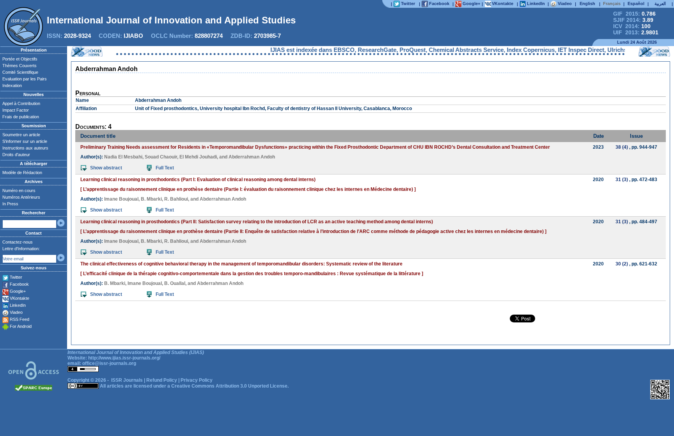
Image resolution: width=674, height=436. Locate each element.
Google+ (18, 291)
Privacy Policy (197, 380)
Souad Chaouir (161, 157)
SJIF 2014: (633, 20)
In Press (10, 203)
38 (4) (621, 147)
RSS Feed (19, 319)
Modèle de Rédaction (22, 172)
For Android (21, 326)
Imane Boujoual (121, 199)
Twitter (16, 277)
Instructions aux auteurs (25, 148)
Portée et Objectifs (19, 59)
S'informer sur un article (24, 141)
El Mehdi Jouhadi (198, 157)
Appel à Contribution (21, 103)
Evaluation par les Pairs (24, 79)
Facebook (19, 284)
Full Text (165, 168)
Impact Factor (15, 110)
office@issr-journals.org (109, 363)
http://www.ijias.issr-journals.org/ (124, 358)
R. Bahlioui (176, 199)
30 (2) (621, 264)
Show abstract (106, 168)
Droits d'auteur (16, 154)
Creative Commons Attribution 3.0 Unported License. (230, 386)
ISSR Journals (127, 380)
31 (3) (621, 179)
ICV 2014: (632, 26)
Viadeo (16, 312)
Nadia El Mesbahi (123, 157)
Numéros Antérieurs (21, 197)
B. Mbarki (151, 199)
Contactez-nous (17, 242)
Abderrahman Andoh (252, 157)
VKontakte (19, 298)
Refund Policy (161, 380)
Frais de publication (20, 116)
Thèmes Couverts (19, 65)
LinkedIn (18, 305)
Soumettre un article (21, 134)
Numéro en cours (18, 190)
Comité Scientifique (20, 72)
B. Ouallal (174, 283)
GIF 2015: (634, 14)
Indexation (12, 85)
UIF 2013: (635, 32)
